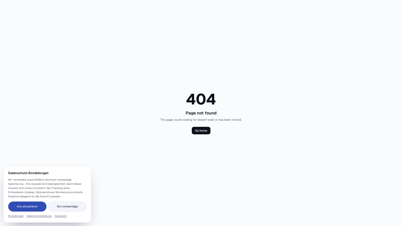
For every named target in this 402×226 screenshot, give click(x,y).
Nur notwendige (67, 206)
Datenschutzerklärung (39, 215)
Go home (201, 130)
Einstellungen (16, 215)
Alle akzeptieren (27, 206)
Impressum (60, 215)
